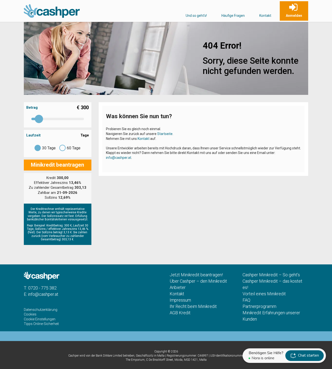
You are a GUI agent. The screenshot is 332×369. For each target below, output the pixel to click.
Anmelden (294, 16)
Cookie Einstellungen (39, 319)
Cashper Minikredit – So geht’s (271, 274)
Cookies (30, 314)
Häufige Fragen (233, 16)
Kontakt (265, 16)
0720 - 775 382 (42, 287)
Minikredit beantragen (57, 165)
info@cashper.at (118, 158)
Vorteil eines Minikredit (264, 293)
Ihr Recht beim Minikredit (193, 306)
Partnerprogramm (259, 306)
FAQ (246, 300)
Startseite (165, 134)
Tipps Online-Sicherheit (41, 324)
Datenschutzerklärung (40, 310)
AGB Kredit (180, 312)
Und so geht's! (196, 16)
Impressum (180, 300)
